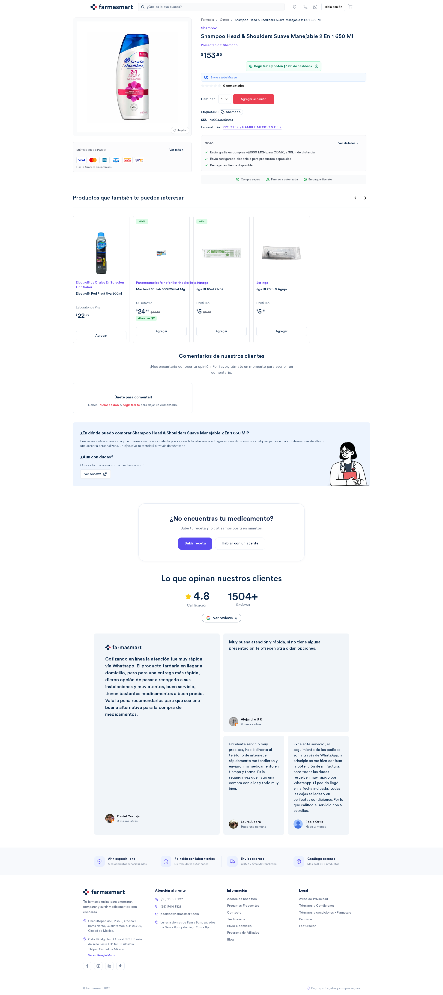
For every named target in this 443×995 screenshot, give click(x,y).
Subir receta (195, 543)
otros (224, 19)
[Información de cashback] (316, 66)
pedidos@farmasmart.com (180, 914)
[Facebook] (87, 966)
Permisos (305, 919)
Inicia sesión (333, 7)
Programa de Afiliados (243, 932)
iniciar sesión (109, 405)
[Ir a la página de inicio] (111, 7)
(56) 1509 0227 (172, 899)
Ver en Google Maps (101, 955)
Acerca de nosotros (242, 899)
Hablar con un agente (240, 543)
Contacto (234, 912)
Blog (230, 939)
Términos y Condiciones (317, 905)
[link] (278, 20)
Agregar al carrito (253, 99)
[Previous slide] (355, 198)
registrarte (131, 405)
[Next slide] (365, 198)
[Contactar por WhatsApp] (315, 6)
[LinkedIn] (109, 966)
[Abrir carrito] (350, 6)
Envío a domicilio (239, 926)
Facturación (307, 926)
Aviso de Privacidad (313, 899)
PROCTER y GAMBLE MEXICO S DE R (252, 127)
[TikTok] (120, 966)
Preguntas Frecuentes (243, 905)
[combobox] (224, 99)
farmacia (207, 19)
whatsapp (178, 446)
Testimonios (236, 919)
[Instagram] (98, 966)
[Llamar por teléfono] (305, 6)
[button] (294, 7)
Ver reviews (92, 474)
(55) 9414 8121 (171, 906)
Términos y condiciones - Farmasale (325, 912)
